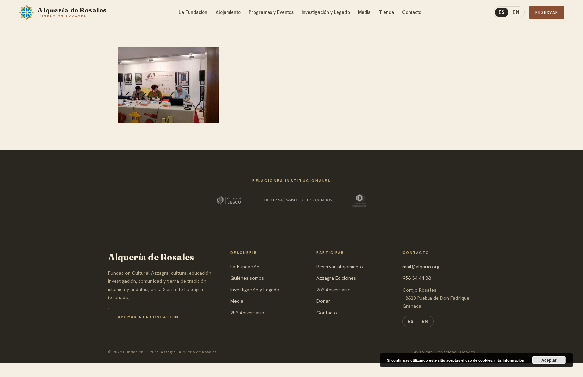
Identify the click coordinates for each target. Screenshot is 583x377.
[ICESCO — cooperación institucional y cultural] (229, 200)
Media (236, 301)
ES (502, 12)
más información (509, 360)
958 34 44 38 (416, 278)
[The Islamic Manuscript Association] (297, 200)
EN (516, 12)
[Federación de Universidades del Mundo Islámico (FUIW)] (359, 200)
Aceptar (549, 360)
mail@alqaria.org (420, 267)
